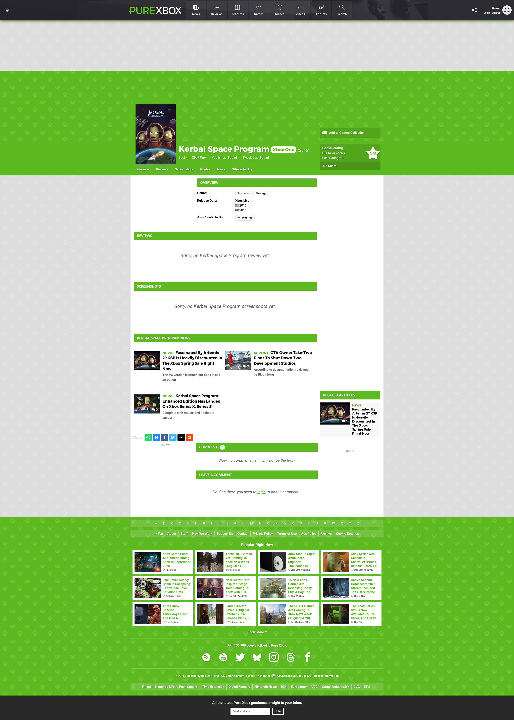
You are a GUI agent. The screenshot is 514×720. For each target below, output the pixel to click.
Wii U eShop (245, 217)
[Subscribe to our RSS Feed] (206, 658)
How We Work (202, 534)
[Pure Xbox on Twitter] (240, 658)
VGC (314, 687)
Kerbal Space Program (236, 149)
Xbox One (199, 157)
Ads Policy (308, 534)
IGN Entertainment (232, 676)
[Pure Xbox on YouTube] (223, 658)
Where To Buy (242, 169)
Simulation (244, 193)
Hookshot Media (195, 676)
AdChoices (283, 676)
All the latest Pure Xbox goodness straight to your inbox (257, 703)
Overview (142, 169)
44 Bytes (264, 676)
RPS (367, 687)
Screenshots (184, 169)
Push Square (188, 687)
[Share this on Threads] (181, 437)
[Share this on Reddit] (189, 437)
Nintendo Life (165, 687)
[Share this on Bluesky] (156, 437)
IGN (284, 687)
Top (160, 534)
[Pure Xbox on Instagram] (273, 658)
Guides (205, 169)
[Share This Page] (474, 10)
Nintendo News (266, 687)
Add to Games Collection (346, 133)
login (261, 492)
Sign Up (496, 12)
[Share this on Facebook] (164, 437)
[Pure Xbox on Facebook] (307, 658)
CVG (357, 687)
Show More (256, 632)
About (171, 534)
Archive (326, 534)
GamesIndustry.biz (335, 687)
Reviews (162, 169)
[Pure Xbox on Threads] (290, 658)
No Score (330, 166)
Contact (242, 534)
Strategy (261, 193)
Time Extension (213, 687)
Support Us (225, 534)
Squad (232, 157)
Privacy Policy (263, 534)
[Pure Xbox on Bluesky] (257, 658)
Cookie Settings (347, 534)
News (221, 169)
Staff (184, 534)
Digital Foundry (239, 687)
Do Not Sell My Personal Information (315, 676)
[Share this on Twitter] (172, 437)
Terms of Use (287, 534)
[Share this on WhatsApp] (148, 437)
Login (487, 12)
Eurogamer (299, 687)
